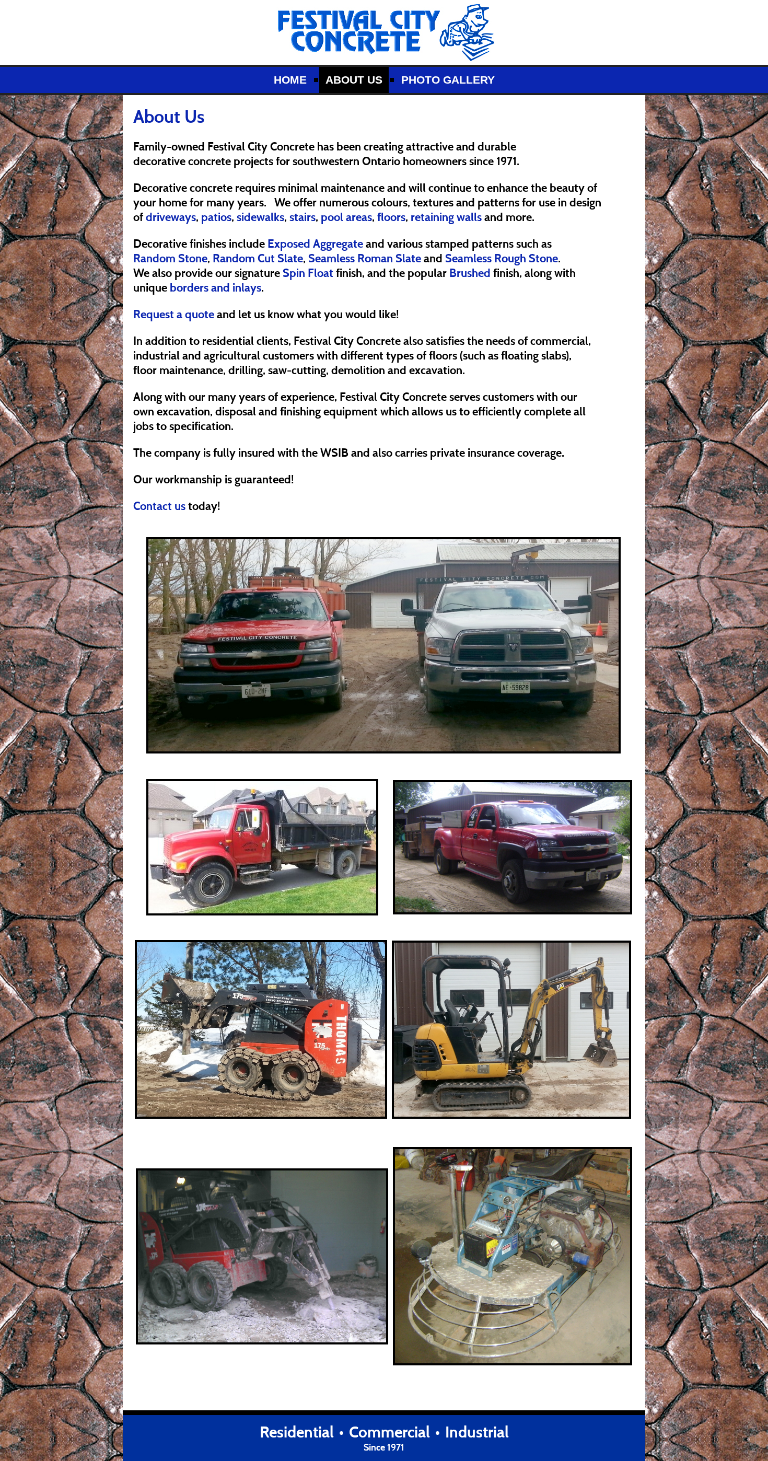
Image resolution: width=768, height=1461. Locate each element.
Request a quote (175, 314)
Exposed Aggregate (315, 243)
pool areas (346, 217)
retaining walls (446, 217)
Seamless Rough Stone (501, 258)
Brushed (470, 272)
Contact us (160, 505)
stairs (302, 217)
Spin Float (308, 272)
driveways (171, 217)
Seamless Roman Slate (364, 258)
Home (290, 80)
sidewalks (260, 217)
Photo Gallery (448, 80)
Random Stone (170, 258)
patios (216, 217)
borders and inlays (215, 287)
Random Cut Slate (258, 258)
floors (391, 217)
